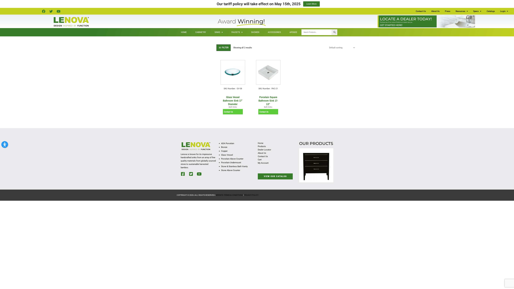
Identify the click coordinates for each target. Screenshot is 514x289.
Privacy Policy (251, 195)
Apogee (293, 32)
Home (184, 32)
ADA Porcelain (227, 143)
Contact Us (421, 11)
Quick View (233, 91)
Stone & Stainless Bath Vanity (234, 166)
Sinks (217, 32)
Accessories (274, 32)
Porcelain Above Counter (232, 159)
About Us (435, 11)
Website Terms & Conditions (229, 195)
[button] (302, 166)
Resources (460, 11)
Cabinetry (200, 32)
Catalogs (491, 11)
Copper (224, 151)
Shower (255, 32)
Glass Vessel (227, 155)
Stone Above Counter (230, 170)
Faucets (235, 32)
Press (447, 11)
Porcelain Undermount (231, 162)
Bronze (224, 147)
